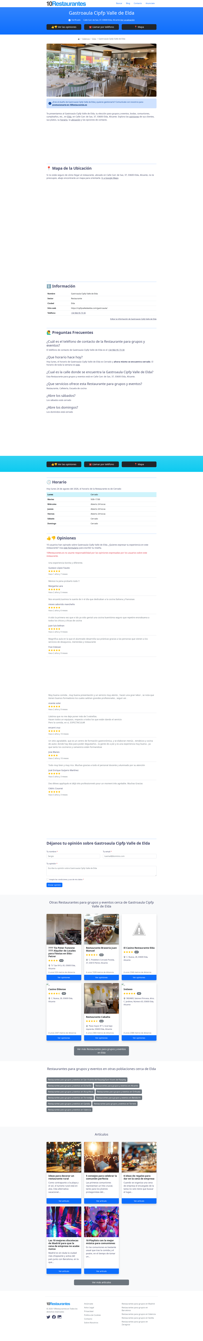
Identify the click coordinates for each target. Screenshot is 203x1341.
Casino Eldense (57, 989)
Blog (128, 3)
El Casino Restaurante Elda (139, 947)
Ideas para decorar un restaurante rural (61, 1177)
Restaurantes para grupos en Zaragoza (135, 1323)
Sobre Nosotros (91, 1322)
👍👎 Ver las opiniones (63, 27)
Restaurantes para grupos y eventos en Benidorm (118, 1097)
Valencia (86, 38)
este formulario (71, 547)
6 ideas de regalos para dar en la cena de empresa (139, 1177)
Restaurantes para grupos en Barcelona (135, 1309)
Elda (94, 38)
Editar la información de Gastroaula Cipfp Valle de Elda (133, 319)
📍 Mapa (139, 27)
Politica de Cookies (92, 1315)
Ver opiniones (64, 977)
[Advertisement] (101, 141)
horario (64, 119)
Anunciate (150, 3)
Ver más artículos (101, 1282)
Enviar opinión (54, 885)
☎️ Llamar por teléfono (101, 27)
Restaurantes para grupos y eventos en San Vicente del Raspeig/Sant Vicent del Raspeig (87, 1079)
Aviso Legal (89, 1307)
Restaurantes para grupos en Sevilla (138, 1318)
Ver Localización (127, 20)
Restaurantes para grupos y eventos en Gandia (69, 1103)
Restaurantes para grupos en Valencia (139, 1314)
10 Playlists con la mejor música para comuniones (100, 1242)
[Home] (79, 38)
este (78, 364)
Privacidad (88, 1311)
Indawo (128, 989)
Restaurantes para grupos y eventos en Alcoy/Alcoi (70, 1091)
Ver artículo (64, 1201)
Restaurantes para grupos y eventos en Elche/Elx (69, 1085)
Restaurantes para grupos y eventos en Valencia (69, 1109)
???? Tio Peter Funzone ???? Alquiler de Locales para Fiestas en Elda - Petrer (62, 952)
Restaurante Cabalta (98, 1016)
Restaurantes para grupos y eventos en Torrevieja (70, 1097)
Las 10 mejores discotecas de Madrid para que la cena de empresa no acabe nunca (63, 1244)
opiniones (134, 116)
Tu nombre (52, 851)
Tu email (107, 851)
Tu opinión (52, 863)
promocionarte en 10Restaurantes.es (69, 104)
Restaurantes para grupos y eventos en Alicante (116, 1085)
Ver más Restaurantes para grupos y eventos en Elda (101, 1050)
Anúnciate (88, 1303)
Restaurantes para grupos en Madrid (138, 1303)
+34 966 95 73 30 (78, 313)
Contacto (138, 3)
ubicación (75, 119)
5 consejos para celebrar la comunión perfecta (101, 1177)
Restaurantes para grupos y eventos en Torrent (115, 1103)
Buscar (119, 3)
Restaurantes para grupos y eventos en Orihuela (118, 1091)
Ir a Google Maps (110, 178)
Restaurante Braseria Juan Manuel (101, 949)
